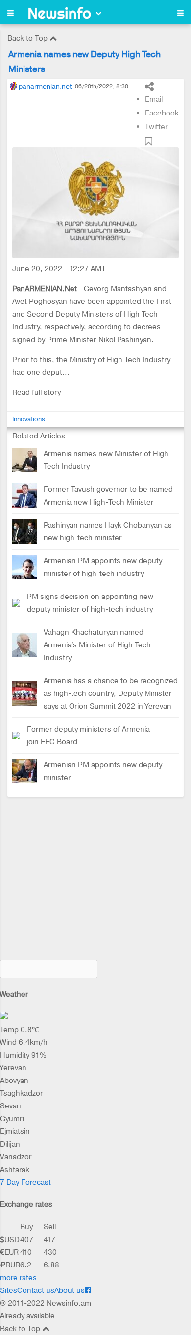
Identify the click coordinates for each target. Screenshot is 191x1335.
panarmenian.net (45, 86)
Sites (8, 1290)
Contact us (35, 1290)
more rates (18, 1278)
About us (69, 1290)
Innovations (28, 419)
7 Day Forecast (25, 1182)
